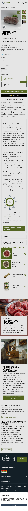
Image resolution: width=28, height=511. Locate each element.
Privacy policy (24, 493)
